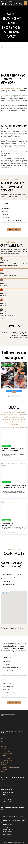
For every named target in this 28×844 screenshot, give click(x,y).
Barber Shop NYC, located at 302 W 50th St (12, 88)
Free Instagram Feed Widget (14, 396)
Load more (3, 318)
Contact (3, 771)
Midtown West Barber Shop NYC (11, 767)
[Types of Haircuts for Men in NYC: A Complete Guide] (14, 436)
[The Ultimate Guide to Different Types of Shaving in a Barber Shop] (14, 472)
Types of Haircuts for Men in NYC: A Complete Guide (13, 450)
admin (5, 457)
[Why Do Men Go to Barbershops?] (14, 510)
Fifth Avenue (7, 751)
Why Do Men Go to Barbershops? (9, 524)
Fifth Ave (5, 769)
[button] (14, 229)
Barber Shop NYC (11, 3)
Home (2, 741)
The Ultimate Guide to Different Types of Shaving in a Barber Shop (14, 487)
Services (3, 746)
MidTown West (8, 753)
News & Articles (6, 445)
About (2, 744)
